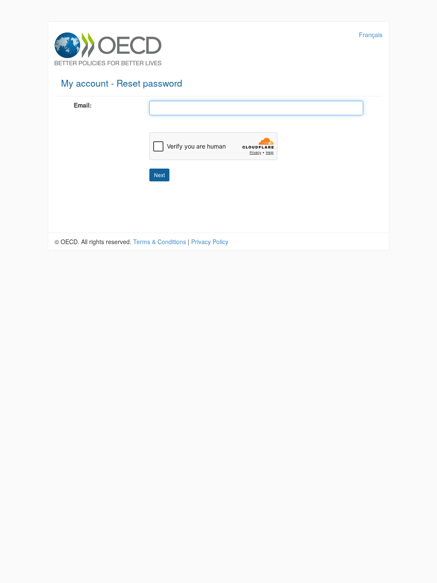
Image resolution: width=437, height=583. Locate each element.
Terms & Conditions (159, 241)
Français (370, 34)
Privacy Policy (209, 241)
